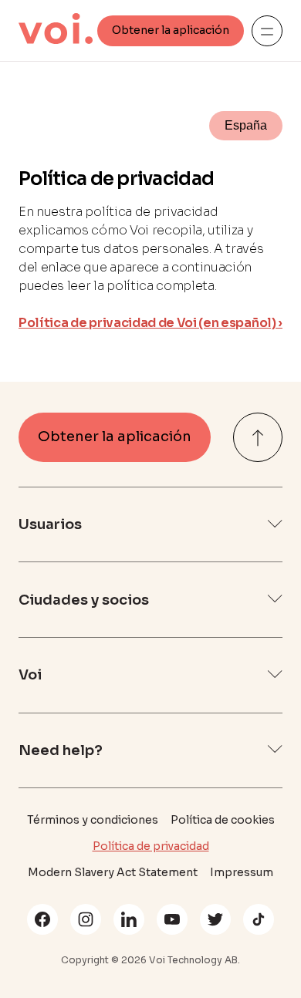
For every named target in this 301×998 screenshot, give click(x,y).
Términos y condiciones (92, 820)
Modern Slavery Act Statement (113, 872)
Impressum (241, 872)
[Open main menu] (267, 30)
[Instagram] (85, 919)
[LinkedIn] (128, 919)
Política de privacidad (151, 846)
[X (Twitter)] (215, 919)
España (246, 125)
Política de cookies (223, 820)
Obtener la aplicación (170, 30)
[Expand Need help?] (274, 750)
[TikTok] (258, 919)
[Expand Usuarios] (274, 525)
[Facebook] (42, 919)
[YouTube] (172, 919)
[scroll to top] (257, 437)
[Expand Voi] (274, 675)
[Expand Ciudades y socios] (274, 600)
